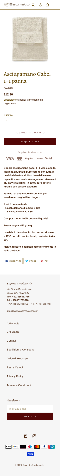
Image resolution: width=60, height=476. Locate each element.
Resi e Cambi (15, 367)
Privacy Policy (15, 376)
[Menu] (54, 4)
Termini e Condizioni (19, 385)
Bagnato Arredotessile (33, 465)
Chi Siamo (13, 331)
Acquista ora (30, 141)
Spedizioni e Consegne (20, 349)
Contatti (11, 340)
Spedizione (10, 99)
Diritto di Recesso (17, 358)
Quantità (8, 115)
